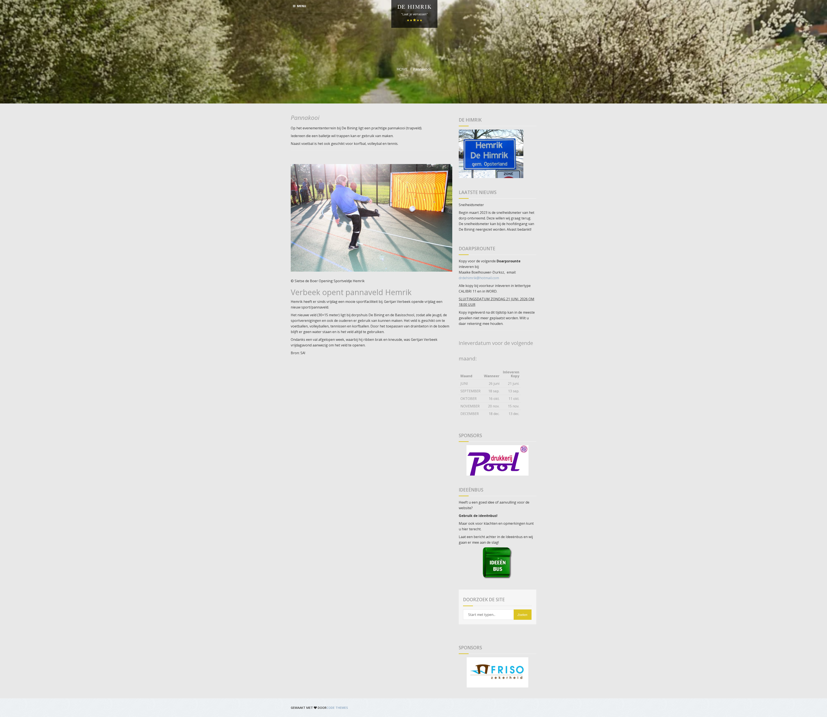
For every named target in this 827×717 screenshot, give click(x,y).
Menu (301, 6)
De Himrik (414, 7)
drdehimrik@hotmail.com (479, 278)
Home (402, 69)
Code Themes (337, 708)
